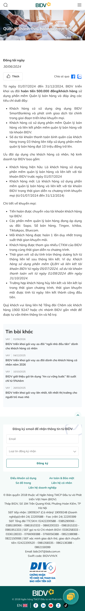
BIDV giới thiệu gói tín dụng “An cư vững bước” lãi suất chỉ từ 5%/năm (41, 379)
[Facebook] (35, 605)
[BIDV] (42, 592)
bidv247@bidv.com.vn (46, 551)
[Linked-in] (43, 605)
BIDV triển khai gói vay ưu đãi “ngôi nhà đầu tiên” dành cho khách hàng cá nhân (42, 346)
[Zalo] (58, 605)
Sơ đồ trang (23, 483)
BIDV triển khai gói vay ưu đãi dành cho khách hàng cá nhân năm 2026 (41, 362)
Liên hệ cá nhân (61, 483)
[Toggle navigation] (79, 5)
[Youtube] (50, 605)
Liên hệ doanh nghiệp (42, 487)
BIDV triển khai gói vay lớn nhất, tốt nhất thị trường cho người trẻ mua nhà (41, 395)
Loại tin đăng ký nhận (22, 451)
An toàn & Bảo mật (61, 478)
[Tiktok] (65, 605)
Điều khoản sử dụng (23, 478)
